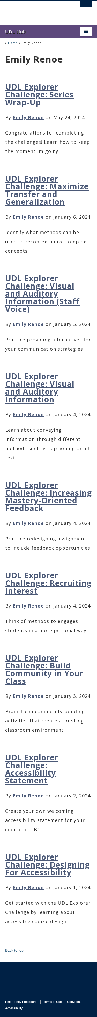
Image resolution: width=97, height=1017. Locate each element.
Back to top (15, 950)
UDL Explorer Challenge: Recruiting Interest (48, 583)
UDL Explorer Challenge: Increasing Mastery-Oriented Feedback (48, 496)
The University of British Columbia (35, 10)
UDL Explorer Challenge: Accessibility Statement (31, 769)
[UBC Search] (86, 6)
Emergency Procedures (21, 1002)
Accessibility (14, 1008)
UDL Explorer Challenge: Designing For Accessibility (47, 865)
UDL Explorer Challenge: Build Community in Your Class (44, 669)
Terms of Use (52, 1002)
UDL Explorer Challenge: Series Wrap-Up (39, 95)
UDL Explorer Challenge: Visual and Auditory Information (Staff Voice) (42, 293)
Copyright (74, 1002)
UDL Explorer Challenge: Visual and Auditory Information (39, 388)
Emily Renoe (28, 117)
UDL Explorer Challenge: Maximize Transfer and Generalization (47, 190)
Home (13, 43)
